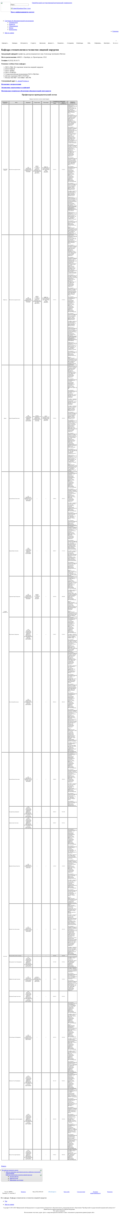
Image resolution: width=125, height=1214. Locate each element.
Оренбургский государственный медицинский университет (52, 3)
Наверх (3, 1166)
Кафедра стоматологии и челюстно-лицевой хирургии (19, 1175)
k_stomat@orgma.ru (22, 81)
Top (6, 1201)
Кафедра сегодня (14, 1178)
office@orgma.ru (52, 1191)
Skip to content (9, 33)
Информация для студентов (16, 1180)
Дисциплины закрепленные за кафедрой (15, 87)
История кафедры (14, 1176)
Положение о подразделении (11, 84)
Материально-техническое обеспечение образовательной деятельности (26, 91)
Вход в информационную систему (22, 12)
